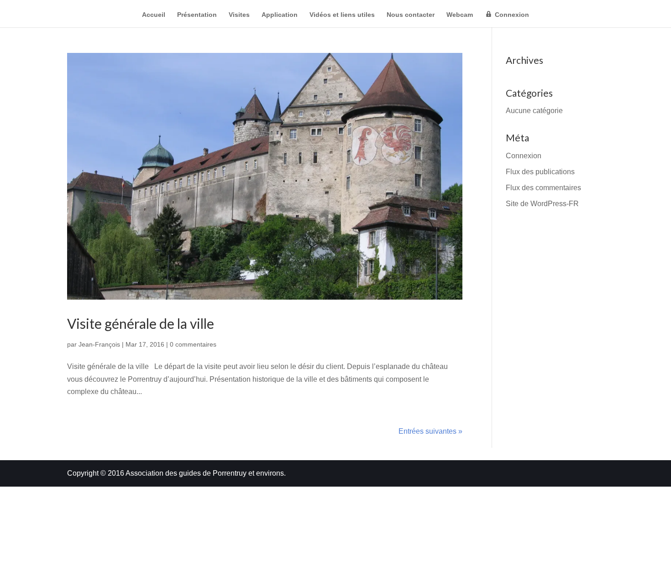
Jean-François (99, 344)
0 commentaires (193, 344)
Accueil (153, 14)
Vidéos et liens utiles (342, 14)
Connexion (523, 156)
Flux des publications (540, 172)
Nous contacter (411, 14)
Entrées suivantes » (430, 431)
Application (280, 14)
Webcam (459, 14)
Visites (239, 14)
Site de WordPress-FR (542, 204)
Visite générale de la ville (140, 323)
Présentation (197, 14)
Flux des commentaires (543, 188)
